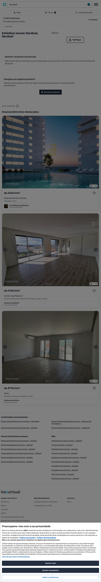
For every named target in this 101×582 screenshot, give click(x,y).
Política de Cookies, (27, 538)
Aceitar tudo (50, 563)
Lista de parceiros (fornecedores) (16, 557)
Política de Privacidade (46, 538)
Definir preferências (50, 577)
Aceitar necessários (50, 570)
